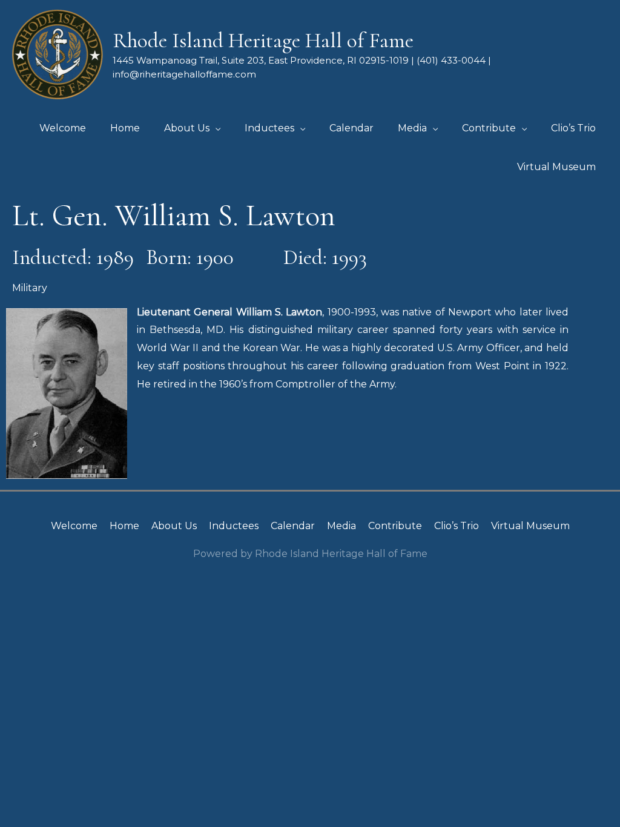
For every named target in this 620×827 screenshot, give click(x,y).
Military (29, 288)
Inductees (234, 526)
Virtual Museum (530, 526)
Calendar (293, 526)
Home (124, 526)
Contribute (395, 526)
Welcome (74, 526)
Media (341, 526)
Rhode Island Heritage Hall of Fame (263, 40)
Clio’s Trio (456, 526)
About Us (174, 526)
